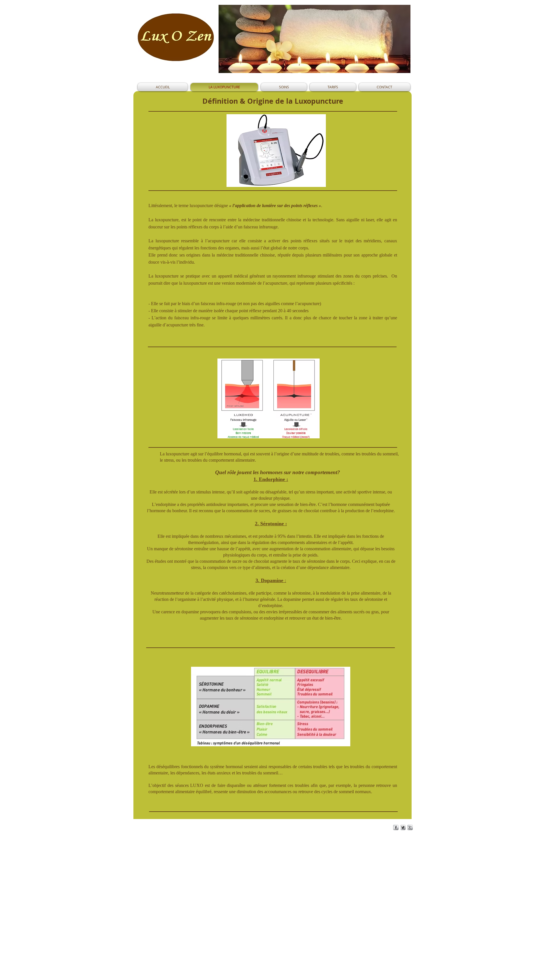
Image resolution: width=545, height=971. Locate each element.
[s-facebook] (396, 827)
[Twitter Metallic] (403, 827)
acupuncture (276, 283)
